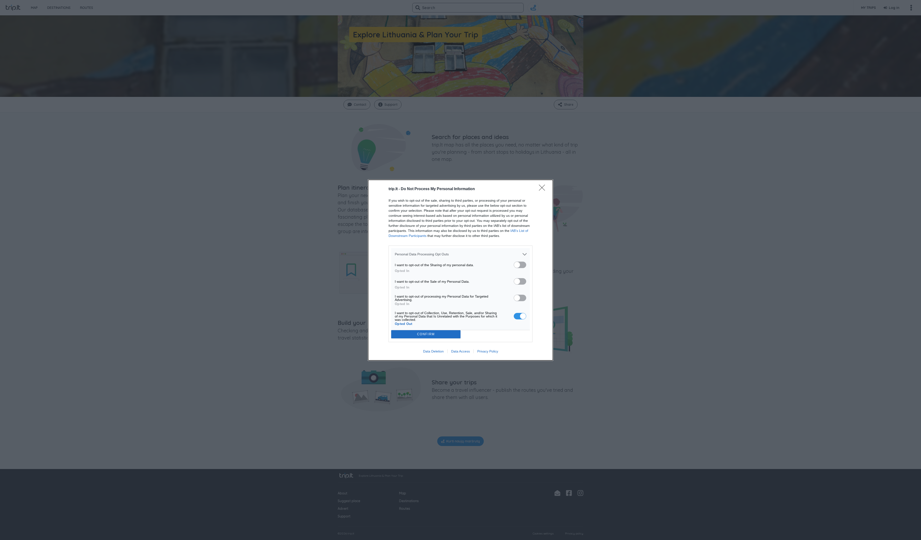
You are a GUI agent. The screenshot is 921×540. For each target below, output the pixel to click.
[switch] (520, 265)
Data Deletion (433, 351)
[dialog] (460, 270)
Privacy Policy (487, 351)
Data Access (460, 351)
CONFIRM (426, 334)
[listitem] (460, 254)
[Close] (543, 189)
